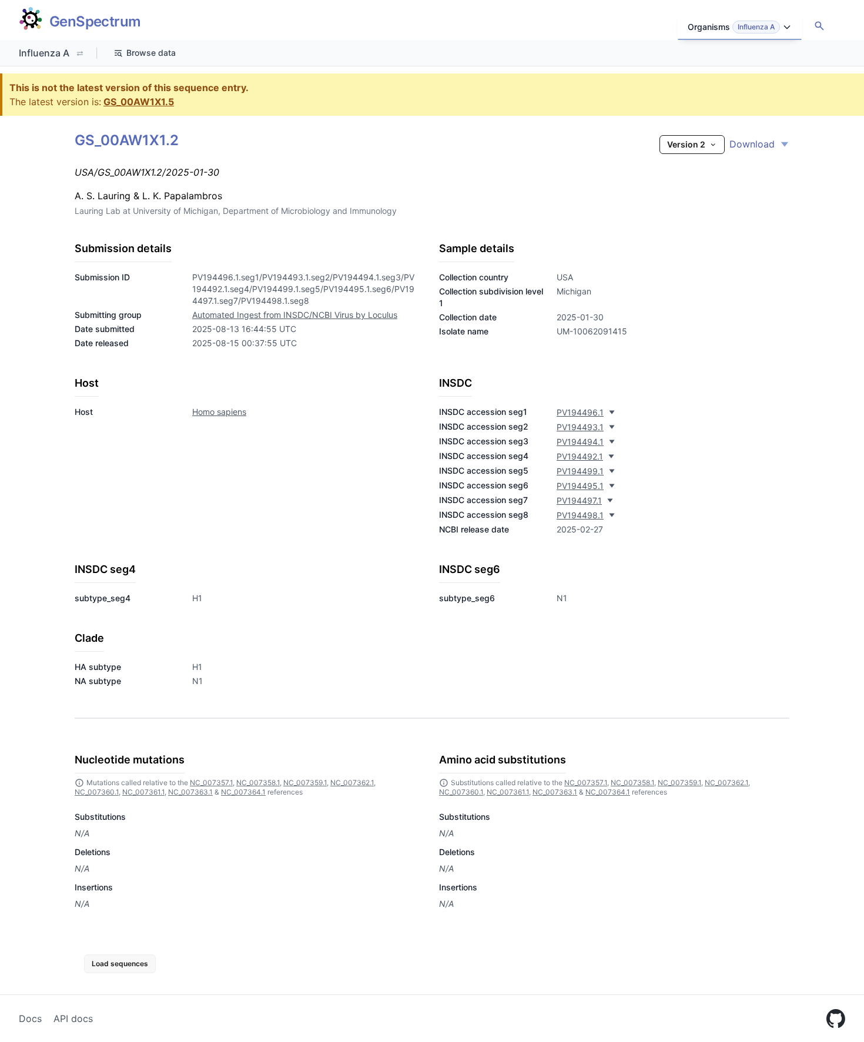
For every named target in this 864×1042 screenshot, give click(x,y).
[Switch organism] (80, 53)
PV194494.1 (580, 442)
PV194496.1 (580, 412)
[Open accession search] (819, 26)
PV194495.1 (580, 486)
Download (752, 144)
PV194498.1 (580, 515)
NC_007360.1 (97, 792)
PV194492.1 (580, 456)
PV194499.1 (580, 471)
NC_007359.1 (305, 782)
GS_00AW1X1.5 (138, 102)
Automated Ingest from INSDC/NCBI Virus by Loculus (294, 315)
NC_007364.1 (243, 792)
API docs (73, 1018)
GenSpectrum (94, 21)
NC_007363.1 (190, 792)
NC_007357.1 (211, 782)
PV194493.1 (580, 427)
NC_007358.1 (258, 782)
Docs (30, 1018)
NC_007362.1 (352, 782)
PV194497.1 (579, 500)
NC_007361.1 (143, 792)
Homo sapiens (219, 412)
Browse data (151, 53)
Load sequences (120, 963)
